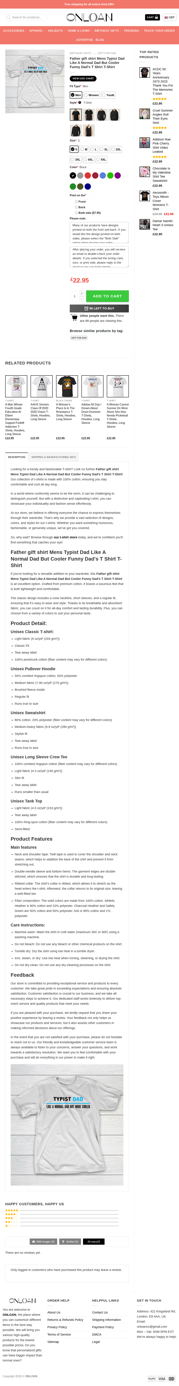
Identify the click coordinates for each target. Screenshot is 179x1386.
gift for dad (107, 53)
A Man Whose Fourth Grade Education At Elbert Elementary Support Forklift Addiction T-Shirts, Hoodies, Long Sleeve (15, 419)
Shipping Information (106, 1320)
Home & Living (79, 30)
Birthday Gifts (107, 30)
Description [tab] (16, 457)
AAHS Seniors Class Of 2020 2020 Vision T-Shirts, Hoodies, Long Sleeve (40, 412)
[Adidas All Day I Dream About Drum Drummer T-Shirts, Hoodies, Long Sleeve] (92, 386)
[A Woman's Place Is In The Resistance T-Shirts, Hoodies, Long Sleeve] (67, 386)
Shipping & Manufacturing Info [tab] (53, 457)
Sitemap (53, 1342)
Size (73, 140)
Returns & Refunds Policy (65, 1320)
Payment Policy (103, 1327)
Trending (131, 30)
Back (81, 207)
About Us (53, 1312)
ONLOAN (9, 1314)
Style (75, 102)
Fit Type (75, 86)
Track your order (159, 30)
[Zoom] (10, 108)
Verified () (71, 1241)
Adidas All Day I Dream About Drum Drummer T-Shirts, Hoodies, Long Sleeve (91, 413)
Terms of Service (59, 1334)
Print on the (78, 195)
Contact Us (100, 1312)
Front (82, 201)
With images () (45, 1241)
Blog (100, 39)
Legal (96, 1342)
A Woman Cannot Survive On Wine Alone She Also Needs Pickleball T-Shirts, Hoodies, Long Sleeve (118, 415)
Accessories (13, 30)
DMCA (96, 1334)
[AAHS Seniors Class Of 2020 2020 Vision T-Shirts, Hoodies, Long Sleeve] (41, 386)
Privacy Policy (57, 1327)
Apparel (36, 30)
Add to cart (107, 296)
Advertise (84, 39)
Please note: (78, 218)
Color (74, 167)
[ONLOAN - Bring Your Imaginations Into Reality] (89, 17)
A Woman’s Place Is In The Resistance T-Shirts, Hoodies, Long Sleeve (66, 412)
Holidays (55, 30)
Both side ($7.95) (89, 212)
